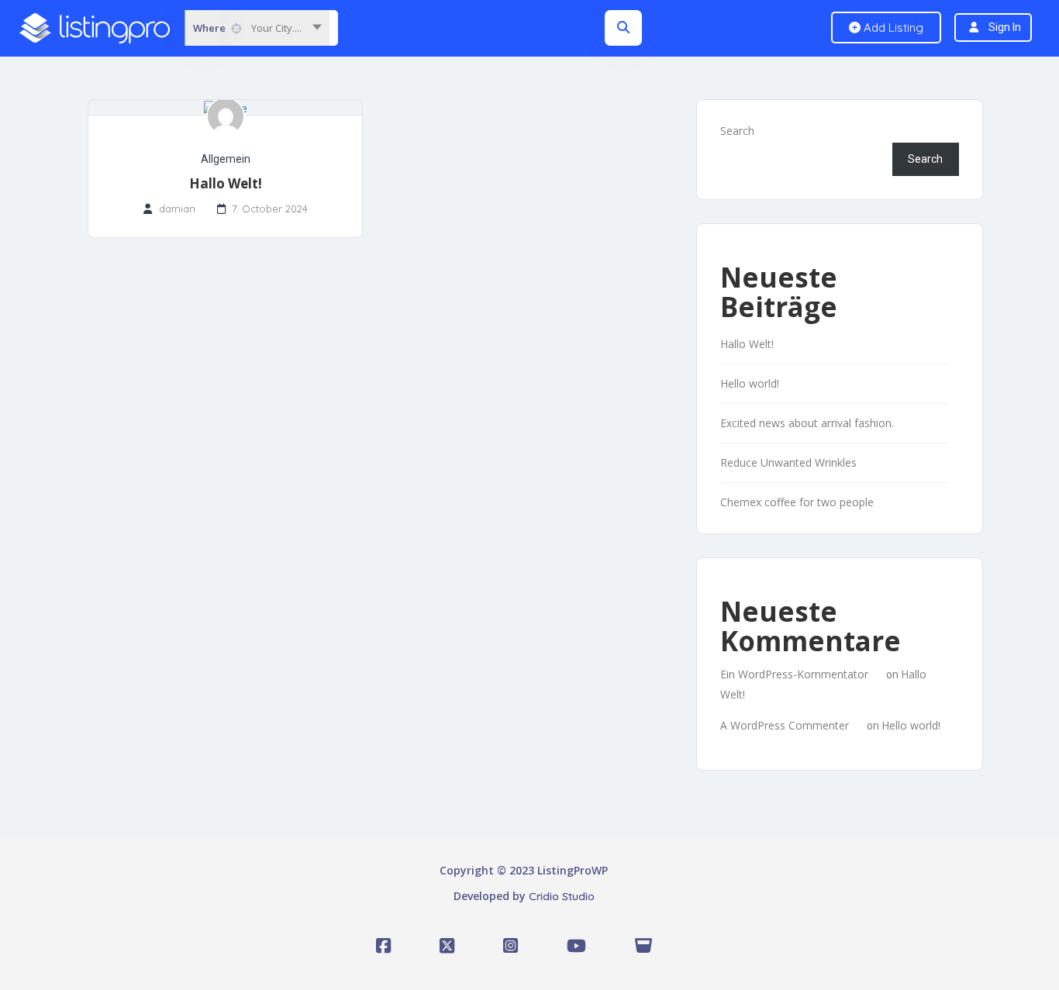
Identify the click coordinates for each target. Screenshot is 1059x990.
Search (737, 130)
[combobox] (257, 28)
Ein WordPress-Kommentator (794, 674)
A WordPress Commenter (784, 725)
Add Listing (892, 27)
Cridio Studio (562, 896)
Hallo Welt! (225, 183)
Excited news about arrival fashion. (807, 423)
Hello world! (749, 383)
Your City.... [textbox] (276, 28)
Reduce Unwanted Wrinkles (788, 462)
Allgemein (225, 159)
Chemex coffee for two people (797, 502)
